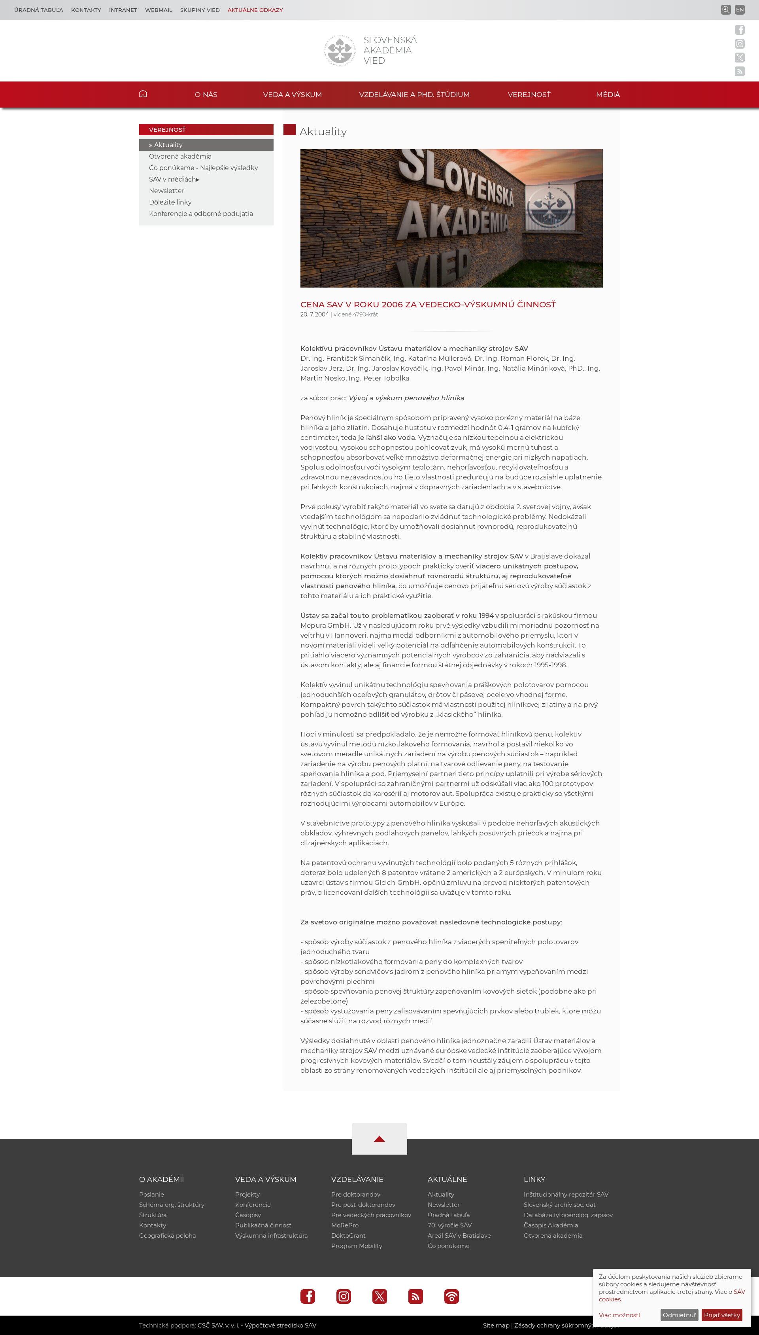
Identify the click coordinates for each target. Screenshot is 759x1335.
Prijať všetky (722, 1315)
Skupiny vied (200, 10)
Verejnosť (529, 94)
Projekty (247, 1194)
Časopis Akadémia (551, 1225)
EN (740, 9)
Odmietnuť (679, 1315)
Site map (496, 1325)
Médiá (608, 94)
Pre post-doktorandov (363, 1204)
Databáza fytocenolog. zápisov (568, 1215)
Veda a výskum (292, 94)
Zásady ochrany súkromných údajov (567, 1325)
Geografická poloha (167, 1235)
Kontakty (86, 10)
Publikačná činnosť (263, 1225)
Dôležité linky (170, 202)
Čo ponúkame (449, 1246)
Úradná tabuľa (38, 10)
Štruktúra (153, 1215)
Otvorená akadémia (180, 156)
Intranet (123, 10)
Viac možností (619, 1315)
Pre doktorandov (355, 1194)
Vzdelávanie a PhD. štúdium (414, 94)
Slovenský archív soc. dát (560, 1204)
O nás (206, 94)
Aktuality (168, 145)
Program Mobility (356, 1246)
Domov (155, 93)
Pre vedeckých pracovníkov (371, 1215)
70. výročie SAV (450, 1225)
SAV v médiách (172, 179)
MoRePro (345, 1225)
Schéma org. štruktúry (171, 1204)
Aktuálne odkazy (255, 10)
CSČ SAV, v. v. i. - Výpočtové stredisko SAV (257, 1325)
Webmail (158, 10)
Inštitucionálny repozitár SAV (566, 1194)
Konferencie (253, 1204)
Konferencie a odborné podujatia (201, 214)
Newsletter (166, 191)
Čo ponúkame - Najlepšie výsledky (203, 168)
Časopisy (248, 1215)
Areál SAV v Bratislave (459, 1235)
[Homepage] (340, 50)
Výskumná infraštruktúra (271, 1235)
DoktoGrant (348, 1235)
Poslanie (151, 1194)
